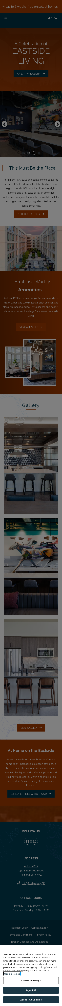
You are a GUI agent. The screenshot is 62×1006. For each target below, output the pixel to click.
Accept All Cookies (31, 999)
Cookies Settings (31, 980)
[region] (31, 975)
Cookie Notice (12, 974)
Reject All (30, 990)
